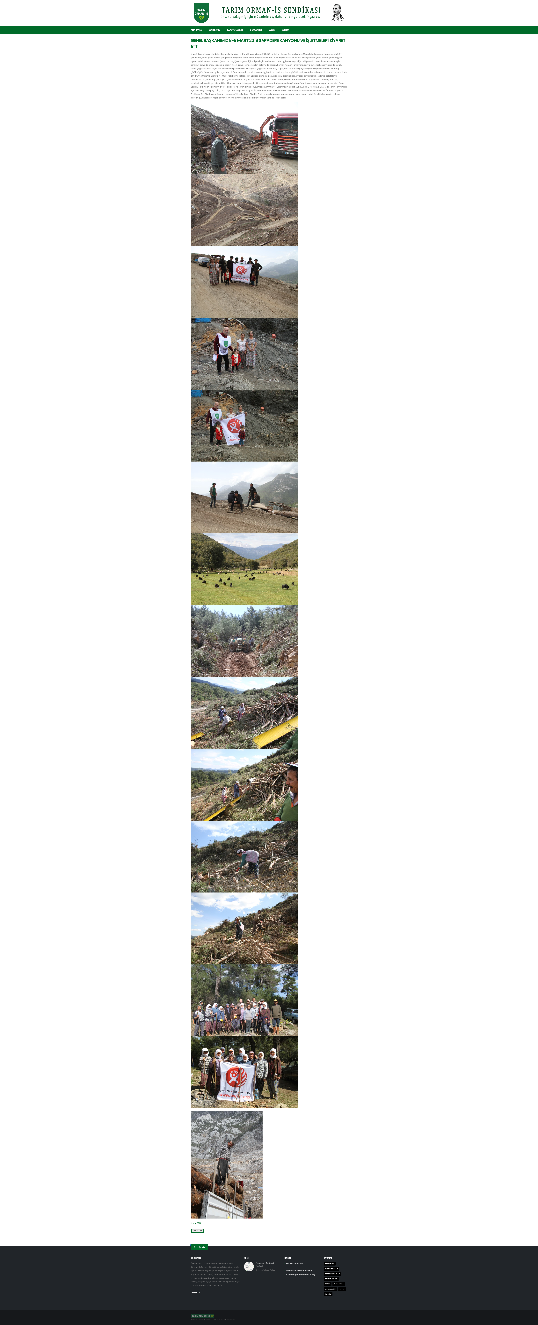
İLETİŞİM (285, 29)
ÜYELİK (272, 29)
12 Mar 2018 (196, 1223)
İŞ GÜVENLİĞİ (256, 29)
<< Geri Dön (197, 1231)
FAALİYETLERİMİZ (235, 29)
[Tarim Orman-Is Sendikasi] (269, 12)
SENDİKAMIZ (214, 29)
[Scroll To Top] (533, 1322)
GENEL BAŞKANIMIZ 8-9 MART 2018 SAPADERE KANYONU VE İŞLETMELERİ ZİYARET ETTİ (268, 43)
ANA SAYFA (196, 29)
